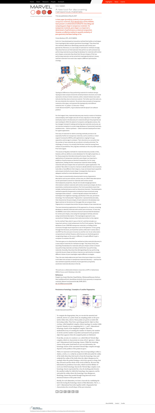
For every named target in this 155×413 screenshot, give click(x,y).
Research (45, 2)
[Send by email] (57, 391)
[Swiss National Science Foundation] (77, 407)
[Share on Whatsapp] (76, 391)
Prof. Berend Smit (77, 22)
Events (123, 2)
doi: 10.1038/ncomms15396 (64, 283)
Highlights (108, 2)
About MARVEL (109, 403)
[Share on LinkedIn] (73, 391)
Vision (38, 2)
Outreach (61, 2)
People (53, 2)
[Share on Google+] (69, 391)
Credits (123, 403)
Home (32, 2)
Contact (117, 403)
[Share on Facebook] (65, 391)
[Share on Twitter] (61, 391)
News (116, 2)
